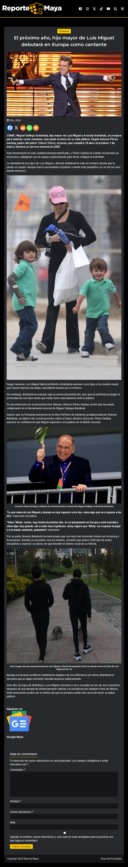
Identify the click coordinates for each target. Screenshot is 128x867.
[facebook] (80, 9)
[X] (16, 128)
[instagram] (87, 9)
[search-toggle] (115, 9)
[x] (94, 9)
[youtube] (108, 9)
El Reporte (64, 31)
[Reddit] (23, 128)
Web (12, 822)
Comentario (17, 769)
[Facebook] (10, 128)
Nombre (15, 801)
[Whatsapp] (29, 128)
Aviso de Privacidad (111, 858)
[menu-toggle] (122, 9)
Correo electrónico (21, 812)
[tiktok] (101, 9)
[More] (36, 128)
